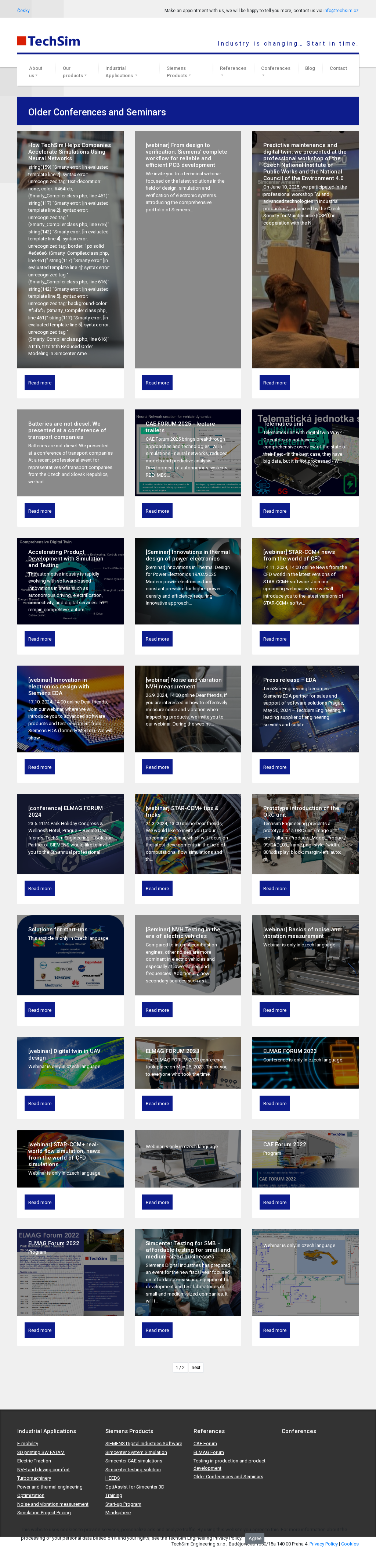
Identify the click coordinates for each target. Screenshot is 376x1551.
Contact (338, 68)
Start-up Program (123, 1504)
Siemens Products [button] (177, 71)
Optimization (30, 1495)
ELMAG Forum (209, 1452)
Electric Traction (34, 1461)
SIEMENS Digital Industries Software (143, 1443)
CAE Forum (205, 1443)
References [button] (233, 68)
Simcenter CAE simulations (133, 1461)
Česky (23, 10)
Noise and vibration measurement (52, 1504)
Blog (310, 68)
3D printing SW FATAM (41, 1452)
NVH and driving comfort (43, 1469)
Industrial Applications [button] (119, 71)
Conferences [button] (275, 68)
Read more (39, 383)
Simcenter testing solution (133, 1469)
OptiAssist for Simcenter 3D (134, 1487)
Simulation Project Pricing (44, 1512)
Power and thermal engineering (50, 1487)
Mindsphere (118, 1512)
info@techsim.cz (341, 10)
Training (113, 1495)
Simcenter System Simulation (136, 1452)
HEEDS (112, 1478)
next (196, 1367)
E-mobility (27, 1443)
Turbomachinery (34, 1478)
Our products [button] (73, 71)
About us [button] (35, 71)
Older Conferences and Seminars (228, 1476)
